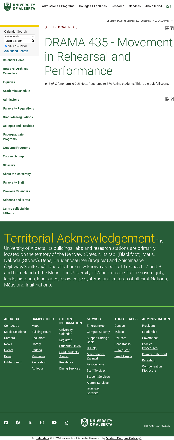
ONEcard (120, 338)
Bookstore (38, 338)
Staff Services (96, 370)
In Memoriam (13, 362)
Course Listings (13, 156)
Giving (8, 356)
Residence (66, 362)
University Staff (13, 182)
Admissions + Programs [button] (58, 6)
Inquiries (9, 82)
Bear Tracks (122, 344)
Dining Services (69, 368)
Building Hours (41, 332)
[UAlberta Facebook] (17, 422)
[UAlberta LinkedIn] (6, 422)
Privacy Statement (154, 354)
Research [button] (117, 6)
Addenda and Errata (16, 200)
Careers (9, 338)
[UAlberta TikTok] (66, 422)
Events (8, 350)
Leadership (149, 332)
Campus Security (98, 332)
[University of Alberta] (19, 7)
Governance (150, 338)
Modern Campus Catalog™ (124, 438)
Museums (38, 356)
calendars (42, 438)
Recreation (39, 362)
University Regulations (18, 108)
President (148, 325)
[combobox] (140, 21)
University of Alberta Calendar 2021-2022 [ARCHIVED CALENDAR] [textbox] (138, 21)
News (8, 344)
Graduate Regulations (18, 117)
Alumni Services (98, 382)
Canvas (120, 325)
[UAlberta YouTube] (54, 422)
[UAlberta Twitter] (30, 422)
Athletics (38, 368)
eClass (119, 332)
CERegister (122, 350)
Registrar (65, 340)
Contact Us (11, 325)
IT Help (92, 348)
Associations (95, 364)
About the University (17, 174)
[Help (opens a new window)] (171, 28)
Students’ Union (70, 346)
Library (36, 344)
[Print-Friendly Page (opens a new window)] (167, 28)
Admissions (11, 99)
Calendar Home (13, 60)
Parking (37, 350)
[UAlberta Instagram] (42, 422)
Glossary (9, 165)
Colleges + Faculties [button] (93, 6)
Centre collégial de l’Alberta (16, 211)
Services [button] (135, 6)
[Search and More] (168, 7)
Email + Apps (123, 356)
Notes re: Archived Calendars (15, 71)
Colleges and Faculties (18, 126)
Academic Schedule (16, 91)
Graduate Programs (16, 147)
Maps (35, 325)
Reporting (148, 360)
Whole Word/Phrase (17, 46)
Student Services (98, 376)
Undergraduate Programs (13, 137)
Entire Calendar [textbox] (12, 36)
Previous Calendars (16, 191)
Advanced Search (16, 51)
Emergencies (96, 325)
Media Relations (15, 332)
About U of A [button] (153, 6)
